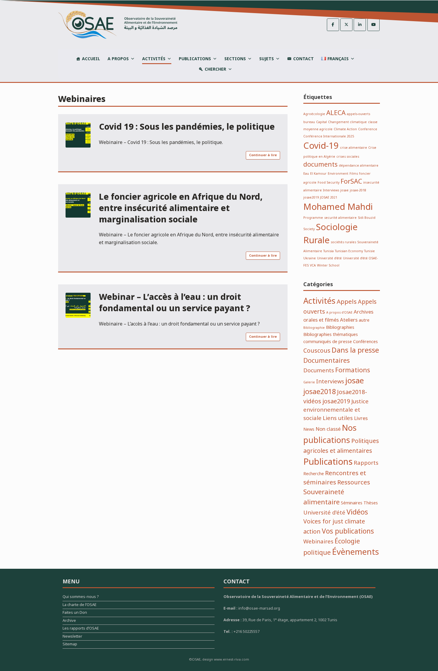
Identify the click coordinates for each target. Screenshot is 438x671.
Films (354, 173)
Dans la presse (355, 350)
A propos (118, 59)
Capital (321, 122)
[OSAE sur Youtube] (373, 24)
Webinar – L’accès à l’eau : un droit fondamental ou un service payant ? (174, 303)
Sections (235, 59)
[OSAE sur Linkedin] (360, 24)
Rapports (366, 463)
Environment (338, 173)
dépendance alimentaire (358, 165)
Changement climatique (347, 122)
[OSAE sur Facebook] (333, 24)
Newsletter (72, 637)
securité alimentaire (340, 217)
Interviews (331, 190)
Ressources (353, 482)
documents (320, 164)
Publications (195, 59)
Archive (69, 621)
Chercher (215, 69)
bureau (309, 122)
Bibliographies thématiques (330, 334)
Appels (347, 301)
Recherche (313, 473)
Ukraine (309, 258)
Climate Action (345, 129)
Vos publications (348, 531)
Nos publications (330, 434)
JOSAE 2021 (328, 197)
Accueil (91, 59)
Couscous (316, 351)
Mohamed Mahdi (338, 207)
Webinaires (318, 542)
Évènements (355, 552)
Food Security (328, 182)
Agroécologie (314, 114)
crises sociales (347, 156)
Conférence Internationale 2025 (328, 136)
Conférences (365, 341)
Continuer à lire (263, 155)
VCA (313, 265)
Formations (352, 370)
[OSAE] (117, 24)
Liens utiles (338, 418)
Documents (318, 370)
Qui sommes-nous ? (81, 597)
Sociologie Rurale (330, 234)
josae (344, 190)
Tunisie (369, 251)
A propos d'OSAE (339, 312)
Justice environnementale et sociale (336, 410)
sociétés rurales (343, 242)
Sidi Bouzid (366, 217)
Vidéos (357, 512)
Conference (367, 129)
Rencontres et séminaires (334, 478)
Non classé (328, 429)
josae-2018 (358, 190)
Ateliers (349, 320)
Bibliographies (340, 327)
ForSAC (351, 181)
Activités (153, 59)
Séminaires (351, 503)
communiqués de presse (327, 341)
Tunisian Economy (349, 251)
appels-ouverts (358, 114)
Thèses (371, 503)
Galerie (309, 382)
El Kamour (318, 173)
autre (364, 320)
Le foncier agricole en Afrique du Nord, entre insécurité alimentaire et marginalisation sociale (181, 208)
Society (309, 229)
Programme (313, 217)
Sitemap (70, 644)
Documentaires (326, 361)
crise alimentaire (353, 147)
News (308, 429)
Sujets (266, 59)
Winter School (328, 265)
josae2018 (319, 392)
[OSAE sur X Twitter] (346, 24)
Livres (361, 418)
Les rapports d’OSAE (81, 629)
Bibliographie (314, 327)
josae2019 (311, 197)
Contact (303, 59)
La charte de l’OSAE (80, 605)
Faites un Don (75, 613)
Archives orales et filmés (338, 316)
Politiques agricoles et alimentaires (341, 446)
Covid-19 (321, 146)
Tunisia (328, 251)
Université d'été (329, 258)
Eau (306, 173)
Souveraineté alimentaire (323, 497)
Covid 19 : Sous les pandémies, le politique (187, 127)
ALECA (336, 113)
